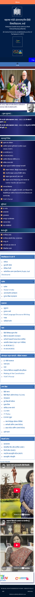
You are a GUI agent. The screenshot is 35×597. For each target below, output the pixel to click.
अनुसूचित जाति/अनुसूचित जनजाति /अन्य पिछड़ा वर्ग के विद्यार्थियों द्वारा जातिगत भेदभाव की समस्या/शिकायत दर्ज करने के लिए (17, 193)
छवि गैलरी (7, 432)
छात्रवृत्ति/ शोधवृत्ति (9, 457)
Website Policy (29, 588)
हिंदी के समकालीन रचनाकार (12, 336)
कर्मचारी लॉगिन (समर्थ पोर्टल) (14, 425)
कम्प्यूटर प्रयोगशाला (8, 218)
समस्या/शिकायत (7, 186)
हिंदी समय (7, 392)
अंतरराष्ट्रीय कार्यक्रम (10, 293)
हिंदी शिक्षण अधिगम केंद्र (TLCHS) (14, 395)
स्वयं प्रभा (7, 364)
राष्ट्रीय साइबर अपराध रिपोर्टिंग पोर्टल (16, 173)
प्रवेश (5, 287)
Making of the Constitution (14, 373)
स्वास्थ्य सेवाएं (6, 222)
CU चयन (6, 411)
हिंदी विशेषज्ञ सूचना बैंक (10, 333)
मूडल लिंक (7, 404)
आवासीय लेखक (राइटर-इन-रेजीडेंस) (15, 342)
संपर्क (3, 591)
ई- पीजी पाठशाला (9, 361)
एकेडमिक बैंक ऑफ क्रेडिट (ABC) (14, 447)
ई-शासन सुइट (8, 417)
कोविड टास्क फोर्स (8, 162)
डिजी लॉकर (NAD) (10, 450)
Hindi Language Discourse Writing (17, 315)
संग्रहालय (7, 398)
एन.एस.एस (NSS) (8, 155)
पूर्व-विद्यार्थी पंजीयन (9, 401)
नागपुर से (5, 241)
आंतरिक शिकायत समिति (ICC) (11, 159)
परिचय (6, 262)
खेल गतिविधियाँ (7, 225)
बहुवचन (6, 308)
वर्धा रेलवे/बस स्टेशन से (9, 245)
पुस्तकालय (6, 215)
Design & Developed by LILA (17, 594)
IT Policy (7, 414)
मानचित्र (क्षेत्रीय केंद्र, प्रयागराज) (12, 238)
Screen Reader (5, 462)
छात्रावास (5, 212)
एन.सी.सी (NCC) (8, 152)
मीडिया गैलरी (7, 268)
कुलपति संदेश (8, 265)
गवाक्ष (5, 318)
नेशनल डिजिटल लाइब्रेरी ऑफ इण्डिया (15, 370)
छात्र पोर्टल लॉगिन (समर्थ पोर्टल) (15, 428)
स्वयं (5, 367)
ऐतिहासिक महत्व (7, 248)
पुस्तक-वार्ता (7, 311)
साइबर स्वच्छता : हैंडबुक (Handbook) (16, 170)
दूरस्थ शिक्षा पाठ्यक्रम (10, 296)
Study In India (9, 290)
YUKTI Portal (8, 199)
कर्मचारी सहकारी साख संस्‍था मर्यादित (15, 339)
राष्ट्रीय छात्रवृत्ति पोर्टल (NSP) (13, 453)
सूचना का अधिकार (8, 142)
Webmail (30, 591)
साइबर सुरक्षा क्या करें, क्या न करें (14, 176)
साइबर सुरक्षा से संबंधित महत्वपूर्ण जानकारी (14, 166)
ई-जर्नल (5, 208)
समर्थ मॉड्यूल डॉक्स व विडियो (13, 421)
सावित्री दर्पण (8, 321)
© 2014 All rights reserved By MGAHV (12, 588)
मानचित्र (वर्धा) (7, 235)
